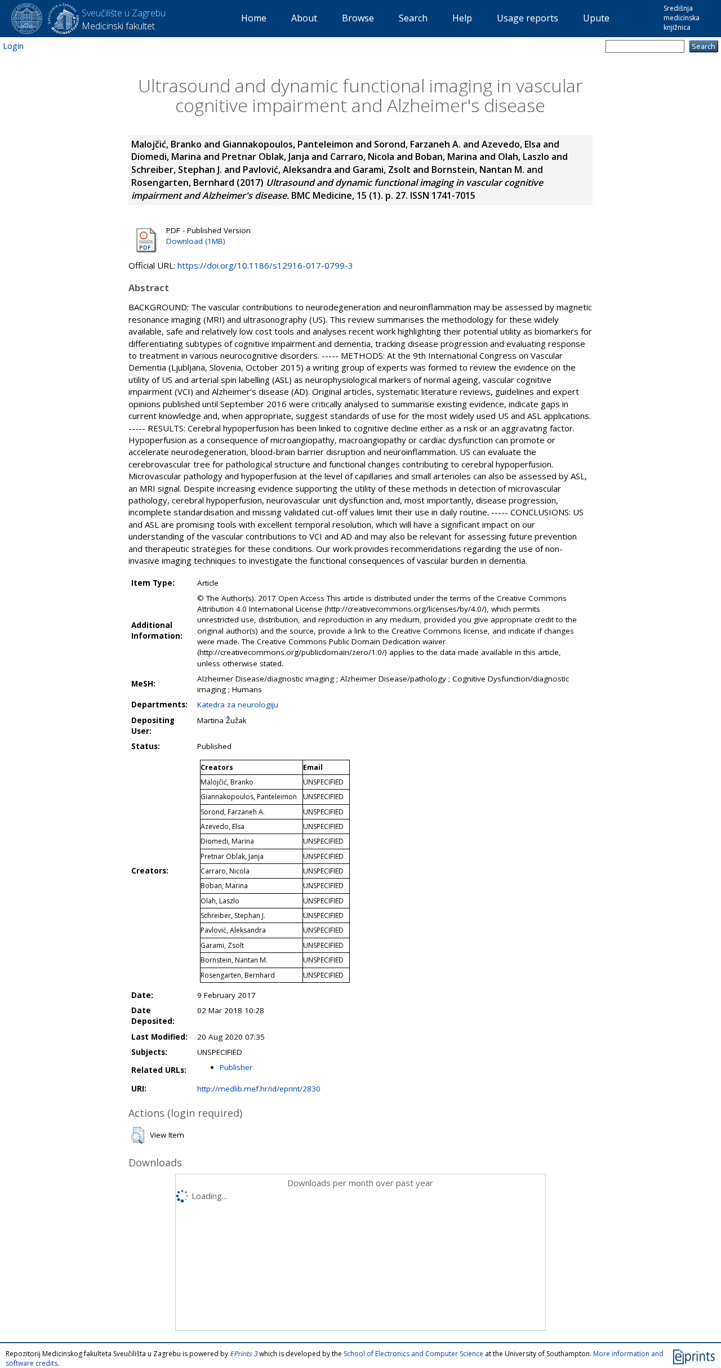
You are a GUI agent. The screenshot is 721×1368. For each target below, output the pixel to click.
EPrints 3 (243, 1353)
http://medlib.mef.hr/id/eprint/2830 (259, 1089)
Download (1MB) (195, 241)
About (304, 18)
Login (13, 45)
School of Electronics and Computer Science (413, 1353)
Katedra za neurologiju (237, 704)
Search (413, 18)
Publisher (236, 1067)
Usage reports (527, 18)
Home (253, 18)
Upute (596, 18)
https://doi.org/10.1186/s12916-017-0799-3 (265, 265)
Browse (358, 18)
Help (462, 18)
